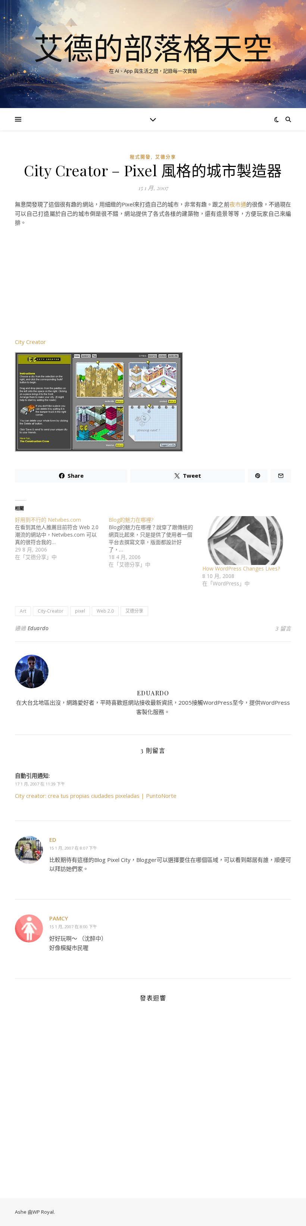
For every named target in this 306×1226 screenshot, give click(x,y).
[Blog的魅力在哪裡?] (155, 542)
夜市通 (238, 204)
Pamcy (58, 918)
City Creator (30, 341)
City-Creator (50, 611)
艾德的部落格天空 (153, 48)
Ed (52, 839)
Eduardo (38, 628)
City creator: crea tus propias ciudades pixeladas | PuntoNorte (96, 795)
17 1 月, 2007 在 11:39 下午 (40, 784)
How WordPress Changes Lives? (241, 568)
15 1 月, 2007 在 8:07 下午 (73, 848)
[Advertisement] (153, 285)
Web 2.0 (105, 611)
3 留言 (283, 628)
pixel (80, 611)
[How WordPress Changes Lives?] (245, 540)
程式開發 (140, 157)
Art (23, 611)
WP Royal (43, 1211)
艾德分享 (165, 157)
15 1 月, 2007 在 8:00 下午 (73, 926)
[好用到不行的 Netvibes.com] (62, 538)
